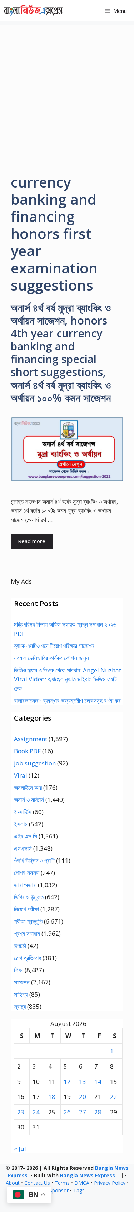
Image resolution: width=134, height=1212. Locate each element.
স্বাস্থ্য (20, 1006)
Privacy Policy (109, 1182)
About (13, 1182)
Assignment (30, 739)
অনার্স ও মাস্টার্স (29, 799)
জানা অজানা (25, 885)
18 (51, 1096)
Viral (20, 775)
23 (20, 1112)
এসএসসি (23, 848)
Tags (79, 1190)
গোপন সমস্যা (26, 872)
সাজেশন (22, 982)
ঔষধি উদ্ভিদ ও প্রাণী (34, 860)
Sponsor (59, 1190)
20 (82, 1096)
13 (82, 1081)
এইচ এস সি (25, 836)
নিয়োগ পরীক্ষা (26, 909)
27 (82, 1112)
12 (67, 1081)
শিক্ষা (18, 970)
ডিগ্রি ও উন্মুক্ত (29, 897)
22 (113, 1096)
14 (97, 1081)
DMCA (81, 1182)
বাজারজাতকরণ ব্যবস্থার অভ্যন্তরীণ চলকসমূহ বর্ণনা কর (67, 700)
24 (36, 1112)
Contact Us (37, 1182)
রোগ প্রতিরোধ (27, 958)
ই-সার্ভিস (22, 812)
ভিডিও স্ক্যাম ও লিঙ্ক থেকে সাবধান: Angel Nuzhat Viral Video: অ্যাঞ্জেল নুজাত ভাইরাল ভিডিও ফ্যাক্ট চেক (67, 679)
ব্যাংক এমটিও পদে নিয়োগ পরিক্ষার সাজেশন (54, 646)
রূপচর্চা (20, 945)
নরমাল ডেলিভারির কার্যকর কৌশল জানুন (51, 658)
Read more (31, 541)
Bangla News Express (87, 1175)
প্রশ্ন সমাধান (27, 933)
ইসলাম (21, 824)
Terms (62, 1182)
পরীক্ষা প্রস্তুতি (28, 921)
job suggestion (35, 763)
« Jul (20, 1148)
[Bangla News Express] (33, 10)
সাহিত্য (21, 994)
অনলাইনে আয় (28, 787)
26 (67, 1112)
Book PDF (27, 751)
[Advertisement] (67, 92)
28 (97, 1112)
